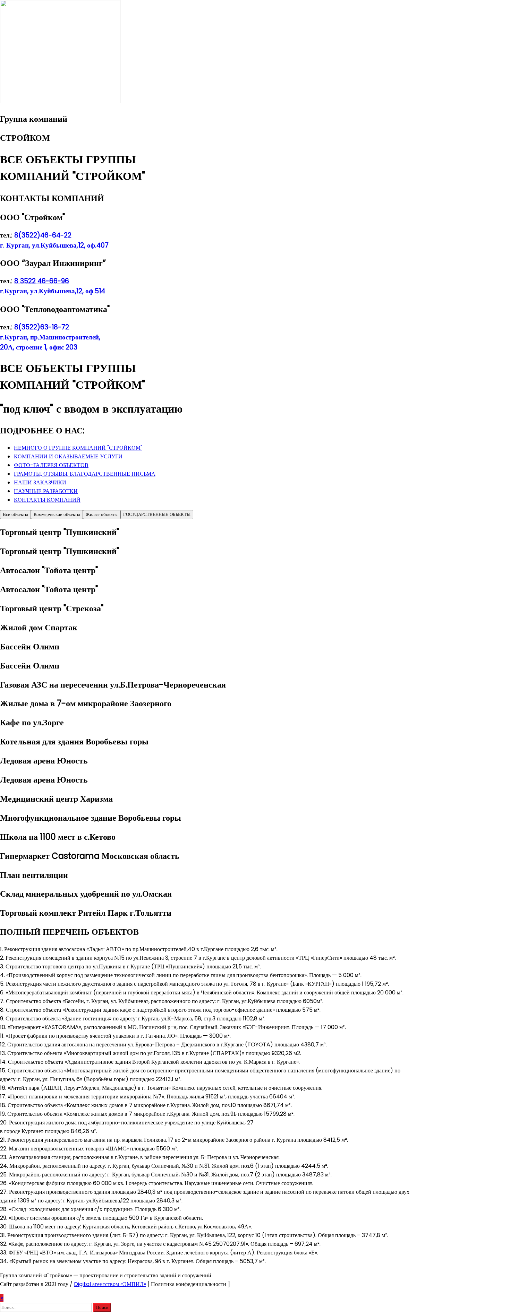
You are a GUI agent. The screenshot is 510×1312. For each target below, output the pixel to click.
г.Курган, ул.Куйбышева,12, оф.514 (52, 291)
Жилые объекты (102, 514)
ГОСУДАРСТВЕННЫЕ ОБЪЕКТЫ (156, 514)
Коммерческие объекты (57, 514)
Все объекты (15, 514)
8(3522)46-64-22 (42, 235)
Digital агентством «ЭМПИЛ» (110, 1284)
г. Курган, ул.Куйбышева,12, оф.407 (54, 245)
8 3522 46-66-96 (41, 281)
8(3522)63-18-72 (41, 327)
